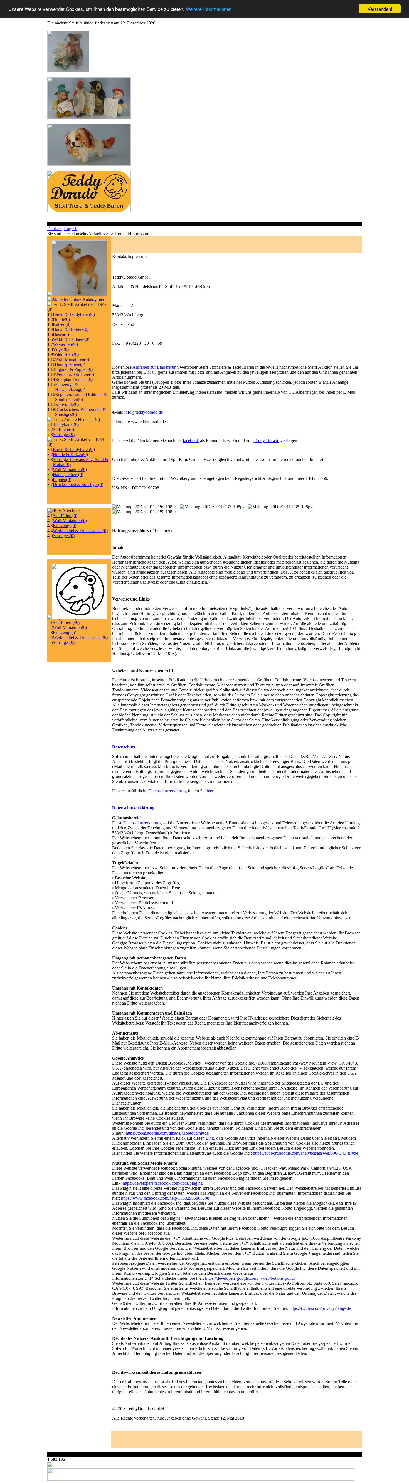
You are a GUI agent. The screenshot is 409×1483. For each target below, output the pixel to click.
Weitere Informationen (208, 9)
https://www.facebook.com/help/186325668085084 (166, 1198)
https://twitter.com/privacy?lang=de (320, 1308)
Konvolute (67, 404)
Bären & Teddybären (74, 314)
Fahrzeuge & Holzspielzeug (70, 387)
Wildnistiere (66, 354)
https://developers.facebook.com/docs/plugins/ (163, 1183)
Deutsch (54, 228)
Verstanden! (380, 8)
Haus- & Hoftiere (70, 329)
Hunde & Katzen (70, 454)
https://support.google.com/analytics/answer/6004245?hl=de (305, 1153)
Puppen (62, 479)
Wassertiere (65, 344)
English (70, 228)
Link (210, 1138)
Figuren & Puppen (74, 369)
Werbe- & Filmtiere (74, 374)
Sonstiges (64, 434)
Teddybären (66, 424)
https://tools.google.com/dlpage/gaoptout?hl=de (167, 1133)
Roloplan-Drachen (74, 379)
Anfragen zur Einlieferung (155, 367)
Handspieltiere (70, 364)
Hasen (61, 334)
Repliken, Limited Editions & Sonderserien (81, 397)
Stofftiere (63, 429)
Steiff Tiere (65, 515)
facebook (191, 440)
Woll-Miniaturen (72, 359)
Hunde (61, 319)
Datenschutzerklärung (167, 790)
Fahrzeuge (64, 525)
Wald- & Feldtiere (71, 339)
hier (210, 790)
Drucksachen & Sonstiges (78, 484)
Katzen (61, 324)
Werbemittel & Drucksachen (80, 530)
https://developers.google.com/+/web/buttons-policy (250, 1278)
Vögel (61, 349)
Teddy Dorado (266, 440)
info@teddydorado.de (143, 412)
